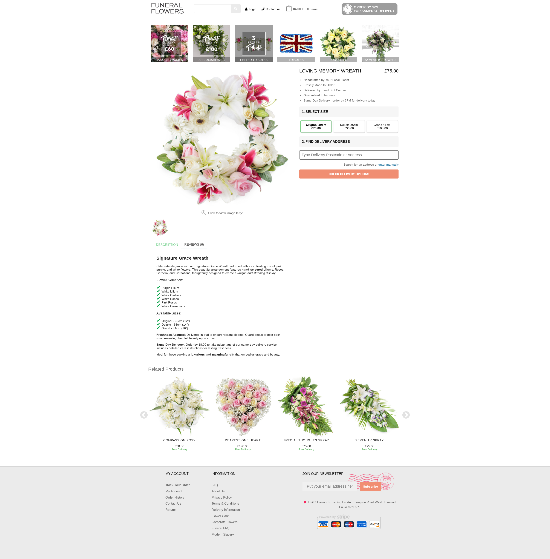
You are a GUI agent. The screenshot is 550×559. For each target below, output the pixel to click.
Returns (171, 509)
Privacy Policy (222, 497)
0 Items (312, 9)
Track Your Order (177, 485)
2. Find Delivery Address (326, 141)
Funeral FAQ (220, 528)
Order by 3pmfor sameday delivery (374, 9)
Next (406, 415)
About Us (218, 491)
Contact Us (173, 503)
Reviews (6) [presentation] (194, 244)
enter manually (388, 164)
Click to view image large (225, 213)
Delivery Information (226, 509)
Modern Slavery (223, 534)
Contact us (273, 9)
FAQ (215, 485)
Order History (175, 497)
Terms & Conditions (225, 503)
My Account (173, 491)
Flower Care (220, 516)
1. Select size (315, 112)
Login (252, 9)
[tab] (167, 245)
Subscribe (370, 486)
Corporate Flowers (225, 522)
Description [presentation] (167, 244)
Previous (144, 415)
